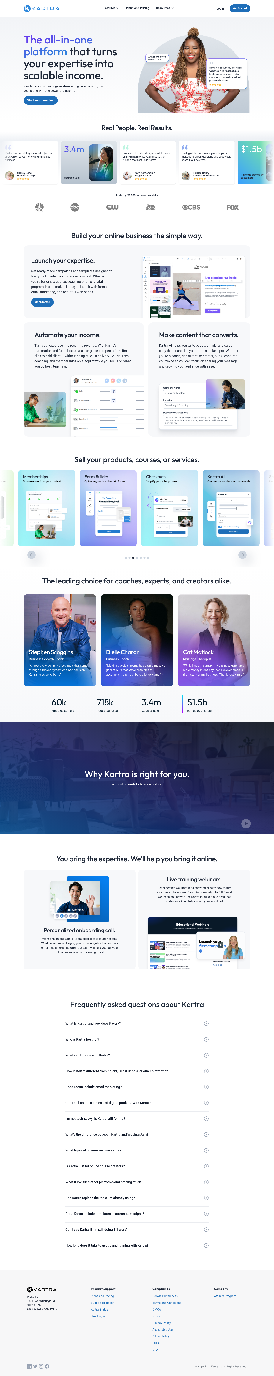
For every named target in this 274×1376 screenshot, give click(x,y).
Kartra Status (99, 1309)
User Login (98, 1316)
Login (220, 8)
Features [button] (109, 8)
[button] (126, 558)
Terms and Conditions (166, 1303)
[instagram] (41, 1366)
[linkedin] (29, 1366)
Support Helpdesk (102, 1303)
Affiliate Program (225, 1296)
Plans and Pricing (102, 1296)
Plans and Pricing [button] (137, 8)
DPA (155, 1350)
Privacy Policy (161, 1323)
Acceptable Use (162, 1329)
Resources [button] (163, 8)
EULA (156, 1343)
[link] (28, 508)
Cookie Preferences (165, 1296)
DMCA (156, 1309)
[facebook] (47, 1366)
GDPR (156, 1316)
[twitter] (35, 1366)
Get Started (240, 8)
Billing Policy (160, 1336)
